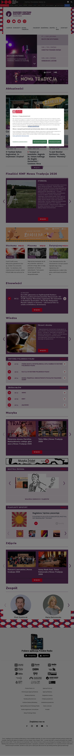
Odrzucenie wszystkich (40, 141)
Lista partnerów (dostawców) (21, 136)
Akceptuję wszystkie (54, 141)
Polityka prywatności (33, 126)
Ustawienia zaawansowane (20, 141)
